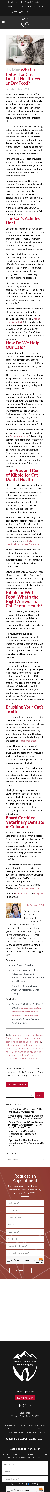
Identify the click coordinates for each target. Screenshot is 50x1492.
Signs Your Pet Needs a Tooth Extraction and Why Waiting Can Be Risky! (26, 1143)
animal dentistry (22, 1034)
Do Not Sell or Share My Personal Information (25, 1439)
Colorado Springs (30, 1425)
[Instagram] (25, 1405)
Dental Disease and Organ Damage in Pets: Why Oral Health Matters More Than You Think (25, 1125)
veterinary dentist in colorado (22, 1058)
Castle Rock (42, 1425)
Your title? (15, 1484)
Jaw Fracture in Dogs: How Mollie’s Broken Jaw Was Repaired (26, 1110)
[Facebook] (21, 1405)
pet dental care (25, 1048)
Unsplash (38, 893)
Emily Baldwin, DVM (19, 88)
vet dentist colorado (25, 1051)
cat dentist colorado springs (21, 1045)
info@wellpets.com (36, 6)
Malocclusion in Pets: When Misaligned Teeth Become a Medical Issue (22, 1134)
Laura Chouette (23, 893)
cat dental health (21, 1038)
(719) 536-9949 (25, 1397)
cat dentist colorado (30, 1041)
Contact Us (20, 12)
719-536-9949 (18, 6)
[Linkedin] (30, 1405)
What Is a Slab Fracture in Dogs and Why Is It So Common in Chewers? (25, 1117)
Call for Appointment (17, 1085)
